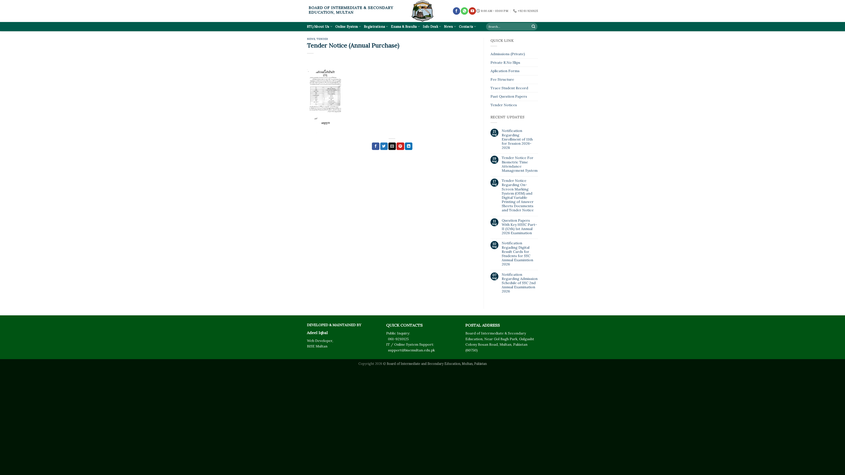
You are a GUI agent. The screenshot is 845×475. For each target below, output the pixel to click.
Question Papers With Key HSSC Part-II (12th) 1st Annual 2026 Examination (519, 226)
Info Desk (430, 27)
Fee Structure (502, 79)
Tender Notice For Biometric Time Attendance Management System (520, 164)
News (448, 27)
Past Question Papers (508, 96)
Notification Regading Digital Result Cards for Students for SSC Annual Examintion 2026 (517, 253)
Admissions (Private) (507, 54)
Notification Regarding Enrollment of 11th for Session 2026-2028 (517, 139)
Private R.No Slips (505, 62)
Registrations (374, 27)
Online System (346, 27)
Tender (322, 38)
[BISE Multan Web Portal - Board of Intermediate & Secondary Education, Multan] (422, 11)
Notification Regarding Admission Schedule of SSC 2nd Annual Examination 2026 (520, 283)
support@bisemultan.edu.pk (411, 350)
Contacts (466, 27)
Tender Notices (503, 105)
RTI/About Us (318, 27)
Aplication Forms (505, 71)
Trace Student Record (509, 88)
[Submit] (533, 26)
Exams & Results (404, 27)
